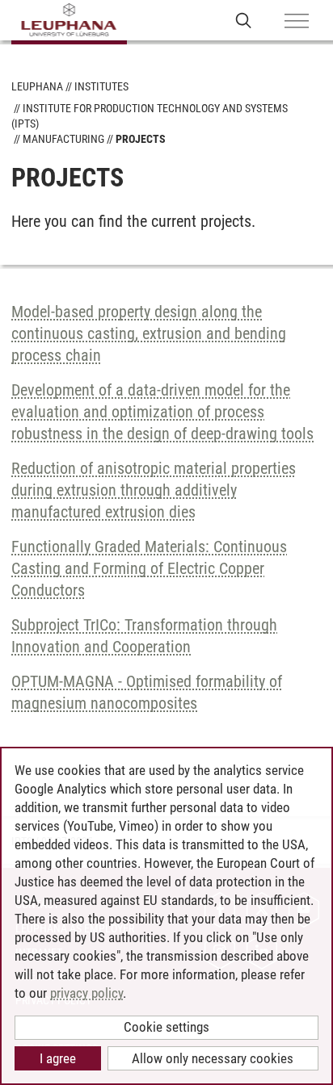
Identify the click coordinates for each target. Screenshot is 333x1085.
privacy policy (86, 993)
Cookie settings (166, 1027)
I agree (58, 1058)
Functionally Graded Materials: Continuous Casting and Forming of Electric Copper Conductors (149, 568)
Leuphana (37, 86)
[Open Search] (244, 20)
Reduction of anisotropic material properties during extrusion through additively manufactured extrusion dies (153, 490)
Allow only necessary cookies (212, 1058)
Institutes (101, 86)
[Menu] (297, 21)
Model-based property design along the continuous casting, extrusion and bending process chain (148, 333)
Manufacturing (63, 138)
